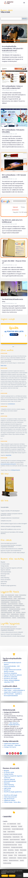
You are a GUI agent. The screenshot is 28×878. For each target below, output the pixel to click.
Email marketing (23, 595)
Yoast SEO (14, 617)
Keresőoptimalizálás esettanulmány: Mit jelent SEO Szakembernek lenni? (12, 48)
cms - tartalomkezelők (9, 595)
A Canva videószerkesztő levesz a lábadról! (12, 548)
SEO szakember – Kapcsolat (12, 745)
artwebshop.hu (11, 403)
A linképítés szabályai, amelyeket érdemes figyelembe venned (11, 514)
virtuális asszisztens (15, 614)
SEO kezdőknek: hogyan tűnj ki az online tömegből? (14, 523)
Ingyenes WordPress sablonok (13, 675)
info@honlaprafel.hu (14, 724)
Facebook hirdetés (17, 596)
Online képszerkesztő (10, 797)
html (19, 602)
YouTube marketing (21, 617)
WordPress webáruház (10, 676)
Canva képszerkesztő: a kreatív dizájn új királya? (13, 552)
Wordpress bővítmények (6, 617)
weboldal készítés (12, 857)
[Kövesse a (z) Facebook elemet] (7, 753)
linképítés (10, 610)
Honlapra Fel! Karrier (10, 747)
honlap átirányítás (14, 602)
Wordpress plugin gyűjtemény (8, 585)
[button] (2, 335)
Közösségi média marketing (14, 609)
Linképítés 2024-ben (6, 520)
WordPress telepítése (10, 673)
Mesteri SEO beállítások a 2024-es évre (11, 529)
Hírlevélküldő (3, 603)
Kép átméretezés (9, 798)
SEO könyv (18, 612)
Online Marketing (5, 577)
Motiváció (3, 575)
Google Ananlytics (21, 598)
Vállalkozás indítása (9, 800)
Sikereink (23, 612)
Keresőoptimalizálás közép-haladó (8, 607)
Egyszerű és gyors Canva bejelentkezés (11, 550)
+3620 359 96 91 (13, 723)
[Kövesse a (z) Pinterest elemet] (18, 753)
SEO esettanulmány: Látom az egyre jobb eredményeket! (12, 87)
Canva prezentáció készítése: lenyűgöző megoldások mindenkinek (11, 546)
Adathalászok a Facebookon (12, 688)
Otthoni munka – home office (12, 802)
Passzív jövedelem (5, 579)
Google (15, 598)
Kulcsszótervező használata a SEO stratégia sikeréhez (12, 532)
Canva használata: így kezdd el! (9, 543)
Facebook (10, 596)
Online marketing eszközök (6, 612)
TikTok (8, 614)
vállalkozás (22, 614)
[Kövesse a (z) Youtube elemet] (13, 753)
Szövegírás (3, 614)
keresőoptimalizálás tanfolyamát (8, 464)
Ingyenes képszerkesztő (12, 603)
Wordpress (3, 583)
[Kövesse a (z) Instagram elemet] (10, 753)
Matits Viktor (4, 365)
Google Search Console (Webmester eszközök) (10, 600)
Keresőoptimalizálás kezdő (19, 605)
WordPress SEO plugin (10, 678)
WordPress (7, 790)
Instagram (21, 603)
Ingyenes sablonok (5, 569)
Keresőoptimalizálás (4, 507)
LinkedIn (23, 609)
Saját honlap (4, 581)
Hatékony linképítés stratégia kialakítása (11, 526)
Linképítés (7, 668)
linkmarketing (4, 610)
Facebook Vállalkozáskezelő (6, 598)
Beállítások (19, 875)
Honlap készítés (5, 566)
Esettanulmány (4, 596)
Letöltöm (14, 334)
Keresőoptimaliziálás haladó (6, 605)
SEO (14, 612)
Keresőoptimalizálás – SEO (12, 666)
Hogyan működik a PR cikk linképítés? (10, 510)
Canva (2, 595)
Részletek (3, 873)
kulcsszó (18, 607)
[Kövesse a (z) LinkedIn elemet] (21, 753)
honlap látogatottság (5, 602)
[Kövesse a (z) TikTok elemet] (15, 753)
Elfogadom (5, 875)
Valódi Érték (8, 455)
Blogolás (3, 562)
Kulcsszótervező (4, 609)
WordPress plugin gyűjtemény (13, 792)
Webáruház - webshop (22, 857)
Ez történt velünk (5, 564)
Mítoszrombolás (16, 610)
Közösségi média (5, 573)
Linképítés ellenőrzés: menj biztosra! (10, 518)
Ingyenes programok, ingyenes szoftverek (11, 568)
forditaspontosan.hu (15, 470)
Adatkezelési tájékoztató (11, 743)
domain (16, 595)
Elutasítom (12, 875)
